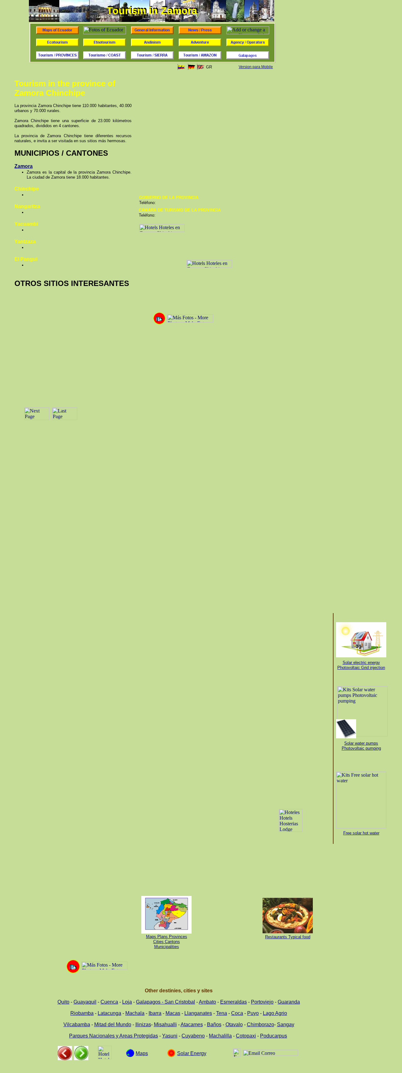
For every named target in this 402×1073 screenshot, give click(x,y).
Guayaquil (84, 1002)
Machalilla (220, 1035)
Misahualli (165, 1024)
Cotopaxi (246, 1035)
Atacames (192, 1024)
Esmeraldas (233, 1002)
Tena (221, 1013)
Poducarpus (273, 1035)
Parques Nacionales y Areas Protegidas (113, 1035)
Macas (173, 1013)
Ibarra (155, 1013)
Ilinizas (143, 1024)
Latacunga (109, 1013)
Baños (214, 1024)
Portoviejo (262, 1002)
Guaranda (289, 1002)
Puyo (253, 1013)
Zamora (23, 166)
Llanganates (198, 1013)
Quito (63, 1002)
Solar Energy (191, 1053)
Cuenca (109, 1002)
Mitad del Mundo (112, 1024)
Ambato (207, 1002)
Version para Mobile (256, 67)
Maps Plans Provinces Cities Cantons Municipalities (166, 941)
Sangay (285, 1024)
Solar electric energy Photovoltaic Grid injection (361, 665)
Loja (127, 1002)
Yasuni (169, 1035)
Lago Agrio (275, 1013)
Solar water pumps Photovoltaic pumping (361, 746)
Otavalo (234, 1024)
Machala (134, 1013)
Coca (237, 1013)
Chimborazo (260, 1024)
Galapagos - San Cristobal (165, 1002)
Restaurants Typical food (287, 937)
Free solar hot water (361, 833)
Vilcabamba (76, 1024)
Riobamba (82, 1013)
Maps (142, 1053)
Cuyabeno (193, 1035)
